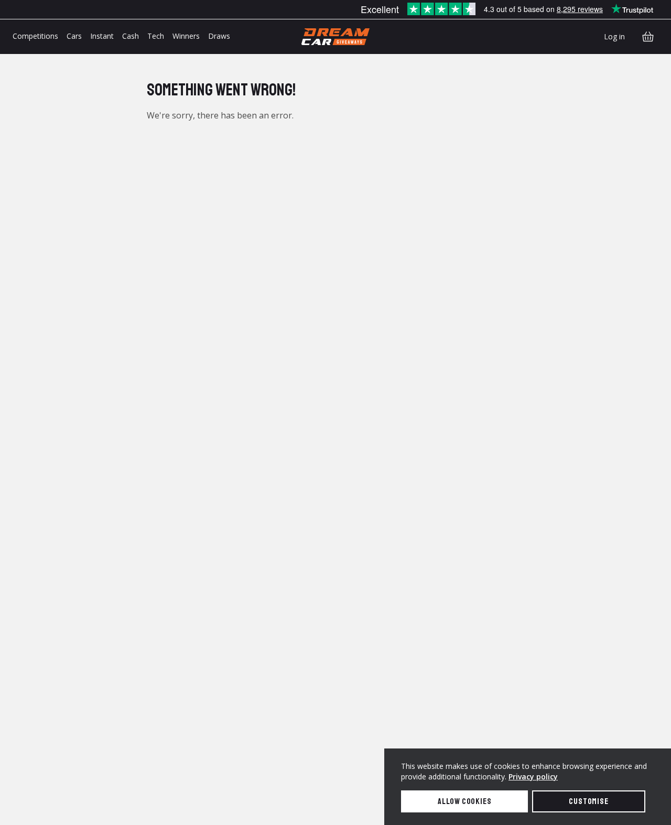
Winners (186, 36)
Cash (130, 36)
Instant (102, 36)
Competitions (35, 36)
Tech (155, 36)
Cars (74, 36)
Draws (219, 36)
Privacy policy (533, 776)
